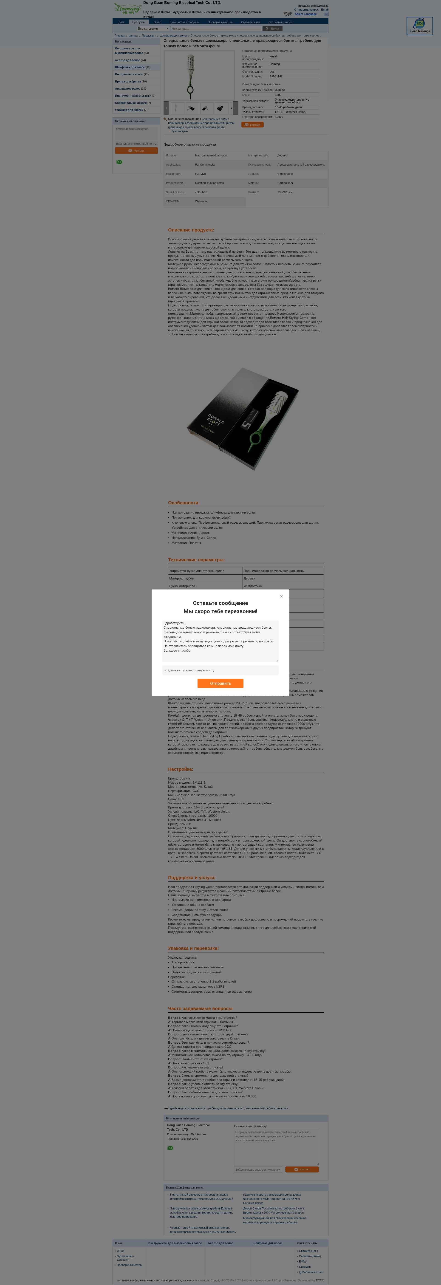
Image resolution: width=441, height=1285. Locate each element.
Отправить (220, 683)
